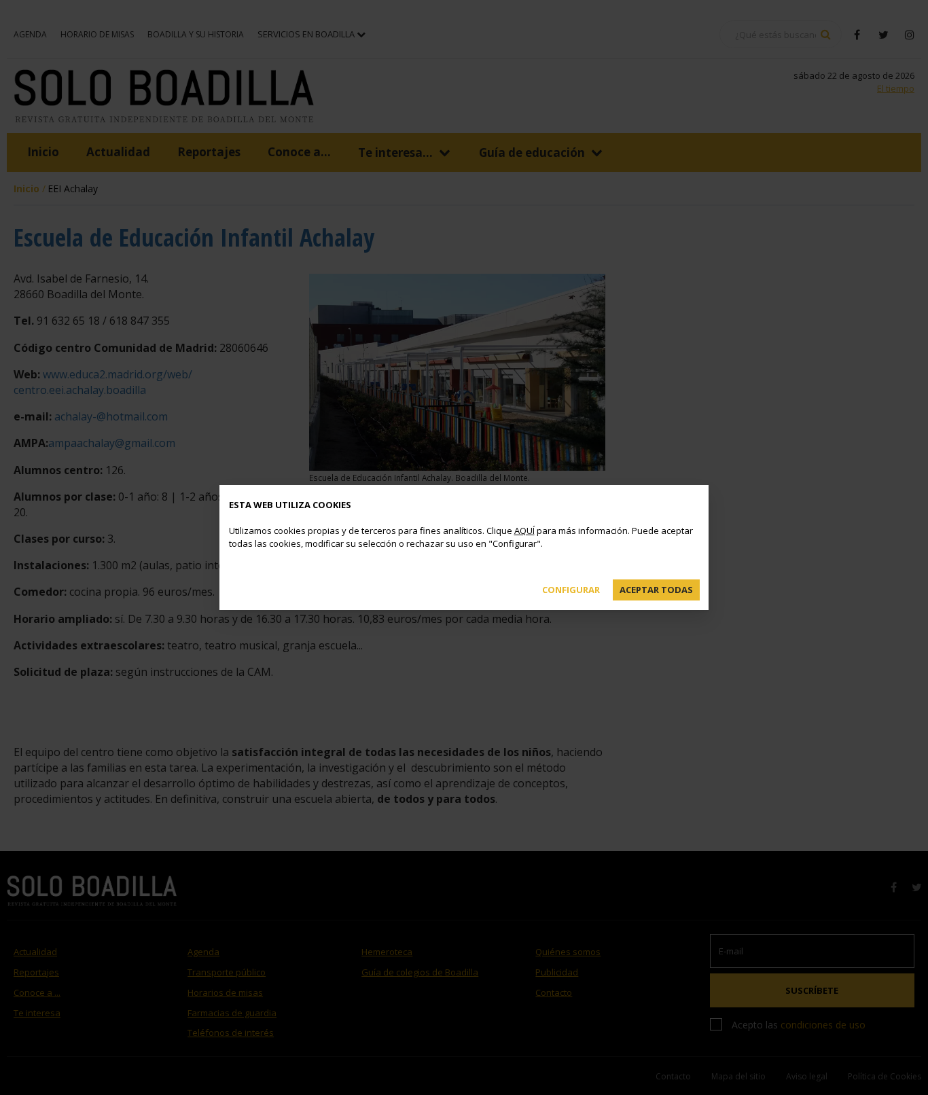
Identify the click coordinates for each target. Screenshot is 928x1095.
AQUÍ (524, 530)
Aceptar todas (656, 590)
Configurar (571, 590)
